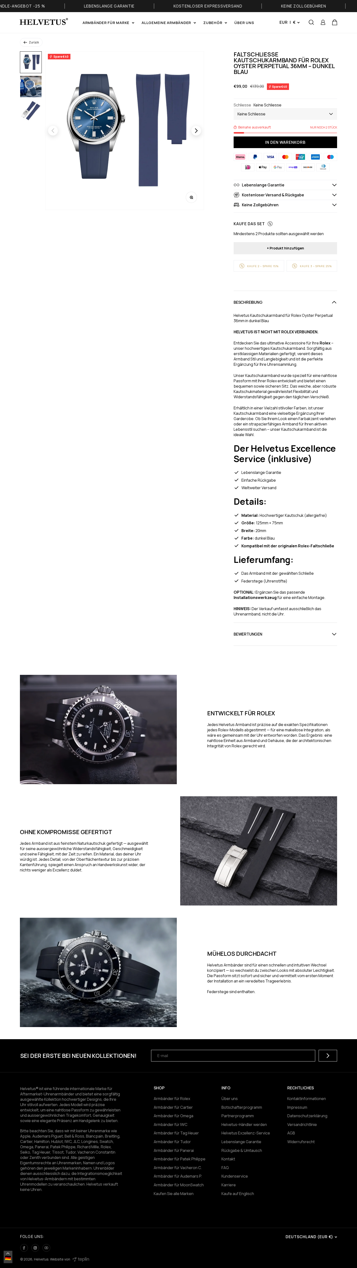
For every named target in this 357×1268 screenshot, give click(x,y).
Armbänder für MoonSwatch (179, 1185)
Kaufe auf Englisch (237, 1193)
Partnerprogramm (237, 1115)
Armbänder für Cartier (173, 1107)
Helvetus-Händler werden (244, 1124)
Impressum (297, 1107)
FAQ (225, 1167)
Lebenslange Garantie (241, 1141)
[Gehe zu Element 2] (31, 86)
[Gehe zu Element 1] (31, 62)
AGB (291, 1133)
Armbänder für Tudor (172, 1141)
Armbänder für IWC (170, 1124)
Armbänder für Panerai (174, 1150)
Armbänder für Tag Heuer (176, 1133)
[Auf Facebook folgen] (24, 1248)
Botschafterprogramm (241, 1107)
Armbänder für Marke (106, 22)
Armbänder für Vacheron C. (178, 1167)
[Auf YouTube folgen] (46, 1248)
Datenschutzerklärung (307, 1115)
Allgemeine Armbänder (166, 22)
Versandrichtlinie (302, 1124)
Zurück (34, 42)
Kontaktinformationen (306, 1098)
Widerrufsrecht (301, 1141)
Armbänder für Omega (173, 1115)
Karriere (228, 1185)
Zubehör (212, 22)
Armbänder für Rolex (172, 1098)
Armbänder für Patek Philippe (179, 1159)
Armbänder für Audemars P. (178, 1176)
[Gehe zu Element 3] (31, 111)
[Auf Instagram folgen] (35, 1248)
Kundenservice (234, 1176)
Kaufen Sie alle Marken (174, 1193)
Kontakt (228, 1159)
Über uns (229, 1098)
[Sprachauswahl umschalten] (8, 1253)
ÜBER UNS (244, 22)
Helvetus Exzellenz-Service (245, 1133)
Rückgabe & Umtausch (241, 1150)
